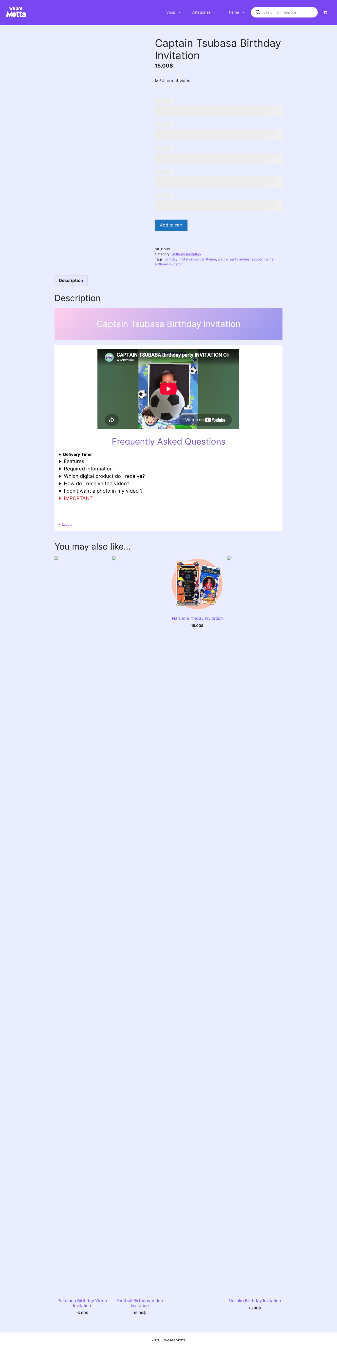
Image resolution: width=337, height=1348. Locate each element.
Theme (233, 12)
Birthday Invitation (186, 254)
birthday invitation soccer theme (190, 259)
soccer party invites (234, 259)
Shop (170, 12)
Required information (88, 469)
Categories (201, 12)
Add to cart (171, 225)
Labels (67, 524)
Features (74, 461)
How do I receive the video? (96, 483)
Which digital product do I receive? (104, 476)
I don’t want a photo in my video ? (103, 491)
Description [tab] (71, 280)
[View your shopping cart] (325, 12)
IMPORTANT (78, 498)
